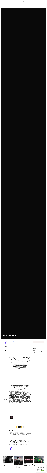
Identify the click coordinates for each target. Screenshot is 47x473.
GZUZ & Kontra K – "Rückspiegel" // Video (15, 436)
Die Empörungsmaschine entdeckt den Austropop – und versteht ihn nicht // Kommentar (37, 348)
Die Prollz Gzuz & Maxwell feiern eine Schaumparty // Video (18, 440)
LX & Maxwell (24, 444)
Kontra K (21, 444)
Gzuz (16, 444)
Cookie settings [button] (39, 470)
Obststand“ (19, 370)
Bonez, (26, 403)
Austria (14, 466)
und (23, 372)
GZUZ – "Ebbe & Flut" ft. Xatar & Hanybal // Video (17, 432)
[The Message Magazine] (23, 2)
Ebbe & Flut (22, 376)
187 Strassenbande (14, 444)
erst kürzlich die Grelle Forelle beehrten (22, 360)
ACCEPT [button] (42, 470)
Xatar (18, 377)
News (16, 466)
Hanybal (19, 444)
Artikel (4, 463)
